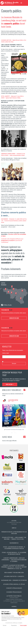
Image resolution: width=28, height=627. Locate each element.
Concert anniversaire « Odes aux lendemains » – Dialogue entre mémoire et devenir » (14, 559)
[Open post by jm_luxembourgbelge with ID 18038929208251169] (14, 416)
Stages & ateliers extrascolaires (14, 599)
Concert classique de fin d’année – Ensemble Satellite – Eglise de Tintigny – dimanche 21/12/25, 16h (14, 567)
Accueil (14, 520)
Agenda (14, 606)
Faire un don (9, 384)
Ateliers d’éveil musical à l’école (14, 584)
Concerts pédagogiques (14, 588)
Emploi (14, 528)
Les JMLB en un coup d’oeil (14, 522)
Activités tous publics (14, 596)
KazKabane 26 (14, 543)
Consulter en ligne (14, 318)
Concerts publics (14, 597)
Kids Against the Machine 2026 (14, 572)
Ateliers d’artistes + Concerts (14, 576)
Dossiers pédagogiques (14, 592)
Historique (14, 524)
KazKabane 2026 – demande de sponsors (14, 580)
